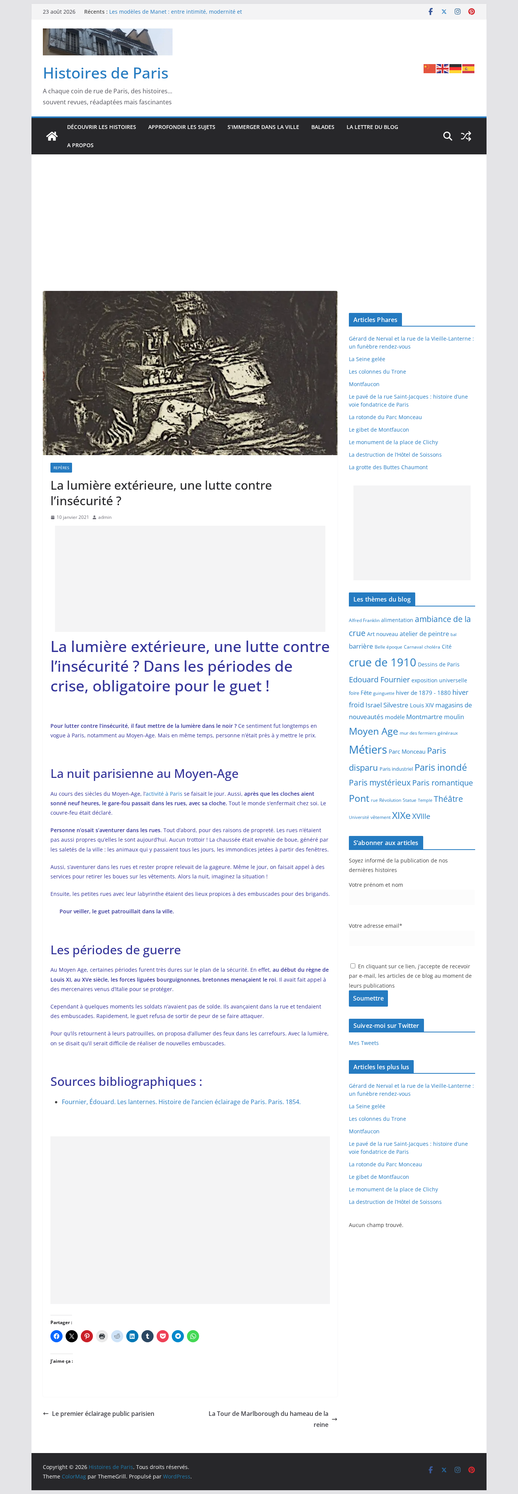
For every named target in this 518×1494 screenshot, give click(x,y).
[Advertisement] (259, 211)
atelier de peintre (424, 634)
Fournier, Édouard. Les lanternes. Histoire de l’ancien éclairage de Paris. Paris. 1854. (181, 1102)
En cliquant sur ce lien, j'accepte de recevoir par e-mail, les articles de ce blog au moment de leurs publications (410, 976)
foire (354, 693)
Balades (322, 126)
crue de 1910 (382, 662)
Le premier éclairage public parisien (103, 1413)
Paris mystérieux (380, 782)
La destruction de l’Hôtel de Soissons (395, 454)
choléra (432, 647)
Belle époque (388, 647)
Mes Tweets (364, 1042)
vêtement (380, 817)
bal (454, 634)
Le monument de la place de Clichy (393, 442)
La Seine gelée (367, 359)
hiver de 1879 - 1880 (423, 692)
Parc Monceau (407, 751)
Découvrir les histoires (101, 126)
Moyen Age (373, 731)
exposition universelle (439, 680)
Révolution (390, 800)
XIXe (401, 815)
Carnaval (413, 647)
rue (374, 800)
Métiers (368, 749)
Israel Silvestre (387, 705)
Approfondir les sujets (181, 126)
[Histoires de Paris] (52, 136)
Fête (366, 692)
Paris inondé (440, 767)
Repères (61, 467)
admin (104, 517)
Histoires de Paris (105, 72)
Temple (425, 800)
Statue (409, 800)
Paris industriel (396, 768)
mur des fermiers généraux (429, 733)
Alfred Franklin (364, 620)
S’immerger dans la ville (263, 126)
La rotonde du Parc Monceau (385, 417)
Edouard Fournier (379, 679)
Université (359, 817)
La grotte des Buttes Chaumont (388, 467)
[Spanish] (468, 68)
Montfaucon (364, 384)
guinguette (383, 693)
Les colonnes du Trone (377, 371)
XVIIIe (421, 816)
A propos (80, 145)
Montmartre (424, 716)
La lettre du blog (372, 126)
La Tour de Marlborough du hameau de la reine (268, 1419)
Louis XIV (422, 705)
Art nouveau (382, 634)
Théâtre (448, 798)
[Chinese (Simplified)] (430, 68)
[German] (455, 68)
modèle (395, 717)
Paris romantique (442, 782)
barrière (361, 645)
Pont (359, 798)
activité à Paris (164, 793)
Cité (447, 646)
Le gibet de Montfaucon (379, 429)
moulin (454, 716)
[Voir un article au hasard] (466, 136)
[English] (442, 68)
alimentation (397, 620)
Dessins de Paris (439, 664)
